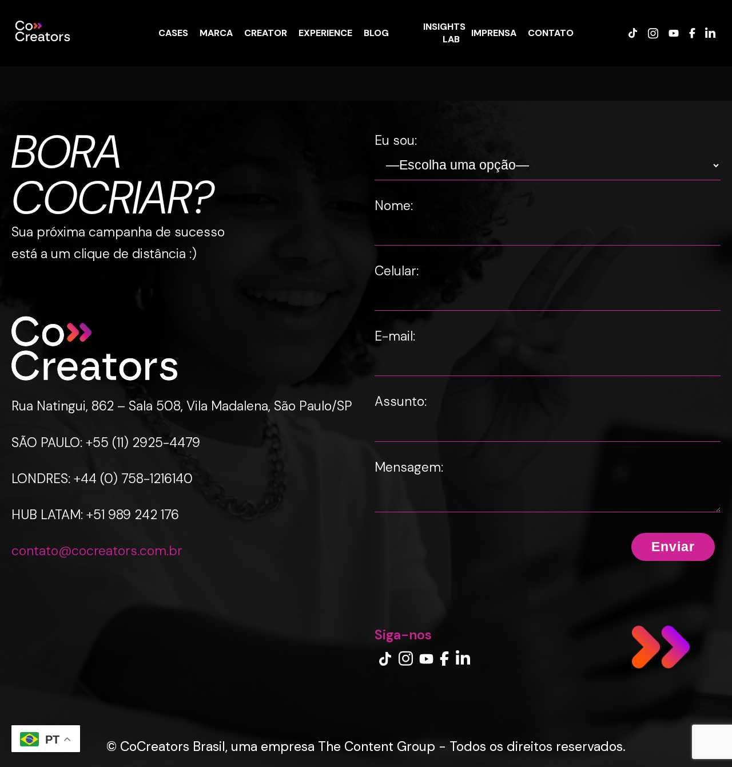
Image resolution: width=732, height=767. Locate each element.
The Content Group (376, 746)
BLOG (376, 33)
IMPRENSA (493, 33)
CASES (173, 33)
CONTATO (551, 33)
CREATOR (265, 33)
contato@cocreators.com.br (96, 550)
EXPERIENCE (325, 33)
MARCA (216, 33)
